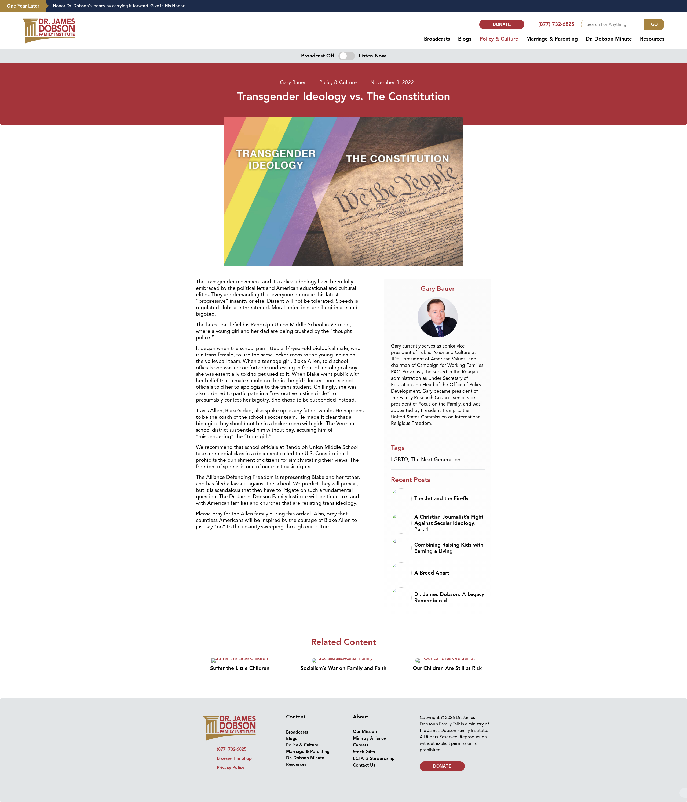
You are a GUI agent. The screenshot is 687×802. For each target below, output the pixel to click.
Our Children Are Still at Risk (447, 668)
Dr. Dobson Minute (609, 39)
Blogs (465, 39)
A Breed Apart (431, 573)
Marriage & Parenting (552, 39)
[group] (364, 6)
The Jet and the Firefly (441, 498)
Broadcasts (437, 39)
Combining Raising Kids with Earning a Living (448, 548)
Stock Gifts (364, 751)
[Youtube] (245, 781)
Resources (652, 39)
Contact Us (364, 765)
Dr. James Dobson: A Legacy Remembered (449, 597)
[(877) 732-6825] (533, 24)
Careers (360, 745)
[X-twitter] (235, 781)
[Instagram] (225, 781)
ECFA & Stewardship (373, 758)
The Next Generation (436, 459)
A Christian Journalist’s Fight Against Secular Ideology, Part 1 (448, 523)
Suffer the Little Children (239, 668)
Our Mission (365, 731)
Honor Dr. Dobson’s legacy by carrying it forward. (119, 6)
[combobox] (612, 24)
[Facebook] (215, 781)
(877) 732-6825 (556, 24)
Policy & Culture (499, 39)
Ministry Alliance (369, 738)
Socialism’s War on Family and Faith (343, 668)
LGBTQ (399, 459)
